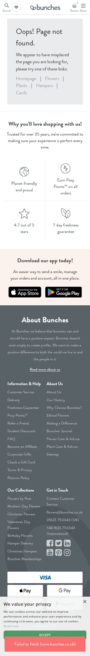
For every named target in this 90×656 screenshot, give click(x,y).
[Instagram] (67, 553)
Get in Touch (57, 490)
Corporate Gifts (19, 454)
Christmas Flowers (21, 514)
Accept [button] (45, 635)
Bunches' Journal (59, 431)
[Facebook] (50, 543)
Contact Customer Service (61, 501)
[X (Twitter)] (58, 543)
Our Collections (20, 490)
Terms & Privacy (19, 470)
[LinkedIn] (67, 543)
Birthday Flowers (20, 535)
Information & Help (24, 384)
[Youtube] (50, 553)
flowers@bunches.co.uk (65, 512)
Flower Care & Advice (63, 439)
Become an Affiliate (22, 446)
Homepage (26, 78)
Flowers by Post (19, 498)
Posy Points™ (17, 415)
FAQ (11, 439)
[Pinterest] (58, 553)
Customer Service (20, 392)
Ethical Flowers (58, 415)
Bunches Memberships (24, 559)
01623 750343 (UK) (63, 520)
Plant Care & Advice (62, 446)
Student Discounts (21, 431)
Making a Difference (62, 423)
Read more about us (45, 369)
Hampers (44, 85)
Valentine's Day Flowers (18, 524)
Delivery (13, 400)
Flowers (52, 78)
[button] (16, 7)
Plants (21, 85)
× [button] (84, 602)
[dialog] (45, 626)
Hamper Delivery (20, 543)
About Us (55, 384)
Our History (56, 400)
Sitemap (53, 454)
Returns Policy (18, 478)
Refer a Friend (18, 423)
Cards (21, 92)
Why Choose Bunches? (64, 407)
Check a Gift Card (21, 462)
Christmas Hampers (22, 551)
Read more (11, 626)
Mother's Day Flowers (23, 506)
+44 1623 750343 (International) (61, 530)
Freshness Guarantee (23, 407)
